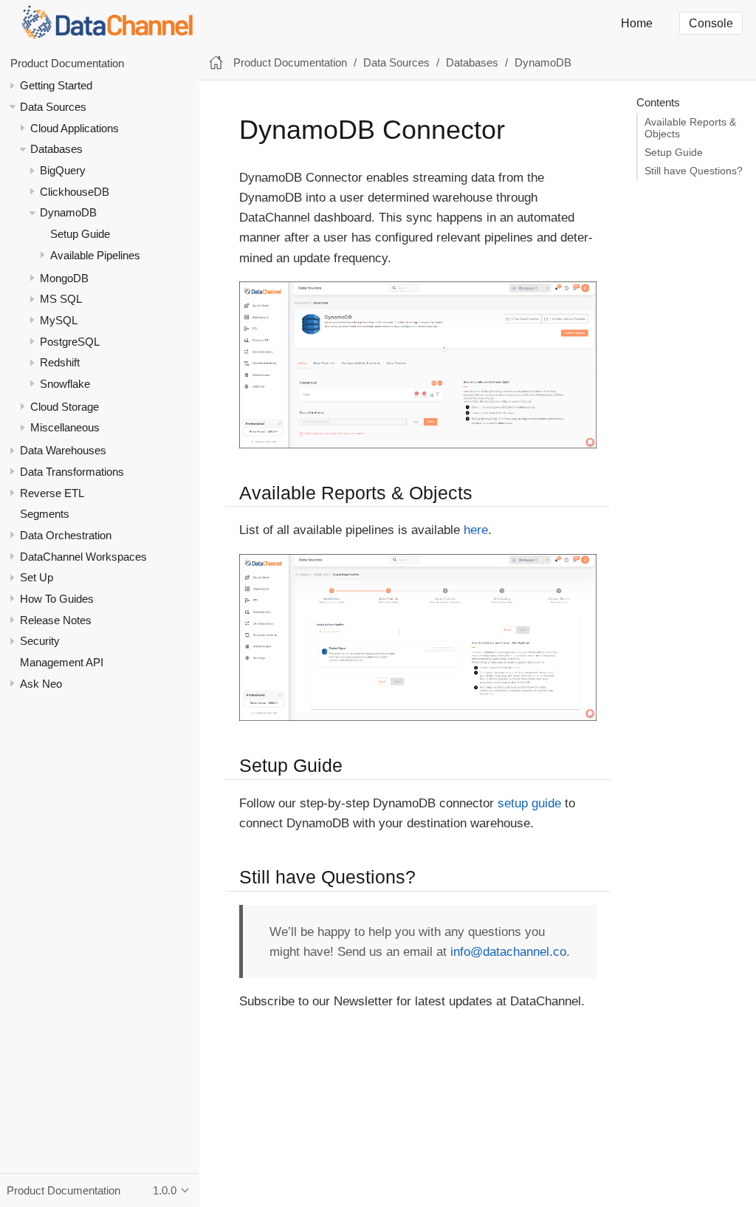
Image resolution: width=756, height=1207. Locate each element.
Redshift (60, 362)
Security (40, 641)
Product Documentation (67, 63)
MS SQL (61, 299)
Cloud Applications (74, 128)
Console (711, 23)
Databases (56, 149)
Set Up (36, 577)
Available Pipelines (95, 255)
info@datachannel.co (508, 952)
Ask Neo (41, 683)
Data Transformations (72, 471)
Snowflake (65, 383)
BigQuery (63, 170)
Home (637, 23)
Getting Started (56, 85)
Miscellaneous (65, 427)
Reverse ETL (52, 493)
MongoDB (64, 278)
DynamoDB (68, 212)
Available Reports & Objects (690, 128)
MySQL (59, 320)
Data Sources (53, 106)
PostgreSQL (70, 341)
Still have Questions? (694, 171)
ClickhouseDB (74, 191)
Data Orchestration (65, 535)
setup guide (529, 803)
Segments (44, 513)
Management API (61, 662)
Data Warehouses (63, 450)
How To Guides (57, 598)
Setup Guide (80, 234)
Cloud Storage (64, 406)
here (476, 530)
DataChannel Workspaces (83, 556)
